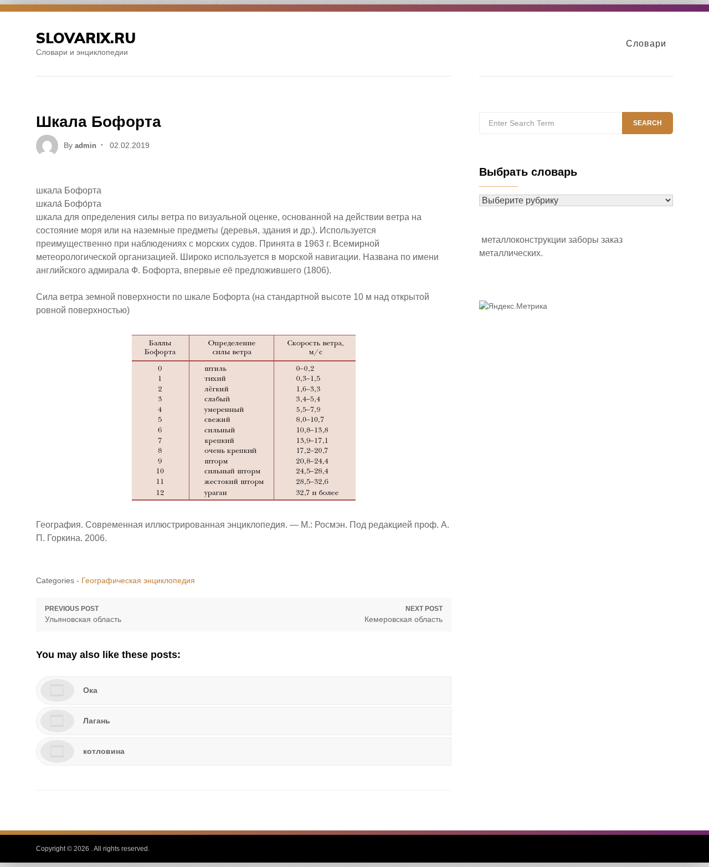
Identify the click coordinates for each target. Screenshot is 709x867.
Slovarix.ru (86, 38)
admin (85, 145)
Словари (646, 43)
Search (647, 123)
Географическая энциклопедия (138, 580)
